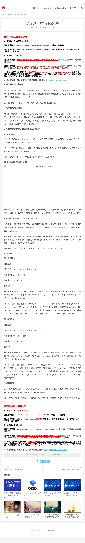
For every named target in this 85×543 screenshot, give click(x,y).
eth (44, 461)
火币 (45, 80)
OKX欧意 (24, 41)
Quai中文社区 (3, 8)
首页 (37, 8)
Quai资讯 (48, 8)
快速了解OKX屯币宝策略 (42, 23)
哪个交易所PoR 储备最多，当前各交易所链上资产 (12, 495)
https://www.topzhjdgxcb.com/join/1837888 (33, 45)
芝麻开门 (32, 72)
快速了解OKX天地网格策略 (71, 469)
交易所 (74, 8)
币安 (21, 55)
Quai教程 (62, 8)
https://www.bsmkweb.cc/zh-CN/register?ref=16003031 (37, 60)
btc (41, 461)
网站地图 (51, 530)
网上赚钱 (20, 14)
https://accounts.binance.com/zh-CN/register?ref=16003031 (39, 66)
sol (48, 461)
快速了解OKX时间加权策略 (13, 469)
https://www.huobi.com (58, 80)
